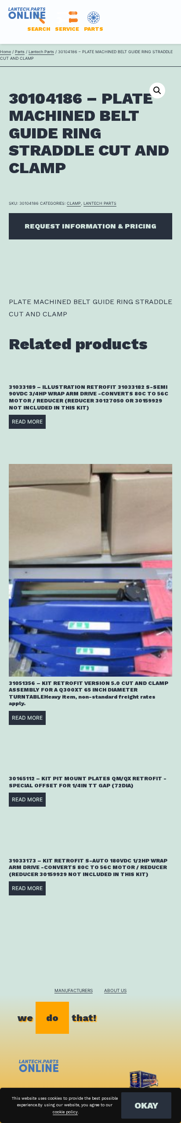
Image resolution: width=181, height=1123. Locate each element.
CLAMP (74, 203)
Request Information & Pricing (90, 226)
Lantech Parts (41, 51)
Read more (27, 421)
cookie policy (65, 1112)
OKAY (146, 1105)
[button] (157, 90)
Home (5, 51)
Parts (20, 51)
